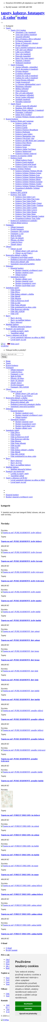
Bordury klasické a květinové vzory (19, 497)
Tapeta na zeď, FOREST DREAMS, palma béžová (22, 894)
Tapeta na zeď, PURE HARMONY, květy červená (21, 561)
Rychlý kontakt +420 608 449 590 (19, 7)
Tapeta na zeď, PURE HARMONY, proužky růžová (22, 719)
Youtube (9, 984)
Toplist (8, 996)
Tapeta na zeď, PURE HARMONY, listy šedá (19, 680)
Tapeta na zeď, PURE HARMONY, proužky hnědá (22, 781)
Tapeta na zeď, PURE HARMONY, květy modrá (21, 601)
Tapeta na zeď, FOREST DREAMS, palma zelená (21, 914)
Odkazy (9, 994)
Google (8, 982)
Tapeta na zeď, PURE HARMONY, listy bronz (20, 660)
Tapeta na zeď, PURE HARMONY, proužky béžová (22, 739)
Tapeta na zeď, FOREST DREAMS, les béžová (20, 815)
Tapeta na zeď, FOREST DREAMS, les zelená (20, 835)
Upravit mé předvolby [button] (28, 1014)
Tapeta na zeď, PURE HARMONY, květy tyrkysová (22, 581)
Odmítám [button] (28, 1009)
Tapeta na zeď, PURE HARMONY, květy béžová (21, 541)
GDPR (8, 962)
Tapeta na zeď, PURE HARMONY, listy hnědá (20, 699)
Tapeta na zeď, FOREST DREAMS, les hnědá (20, 855)
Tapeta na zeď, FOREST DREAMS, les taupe (20, 875)
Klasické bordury (12, 495)
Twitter (8, 980)
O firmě (9, 948)
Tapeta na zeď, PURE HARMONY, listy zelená (20, 640)
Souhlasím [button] (28, 1004)
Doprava (9, 964)
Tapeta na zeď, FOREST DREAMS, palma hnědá (21, 934)
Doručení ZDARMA (14, 3)
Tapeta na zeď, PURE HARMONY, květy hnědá (21, 620)
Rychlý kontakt (11, 950)
